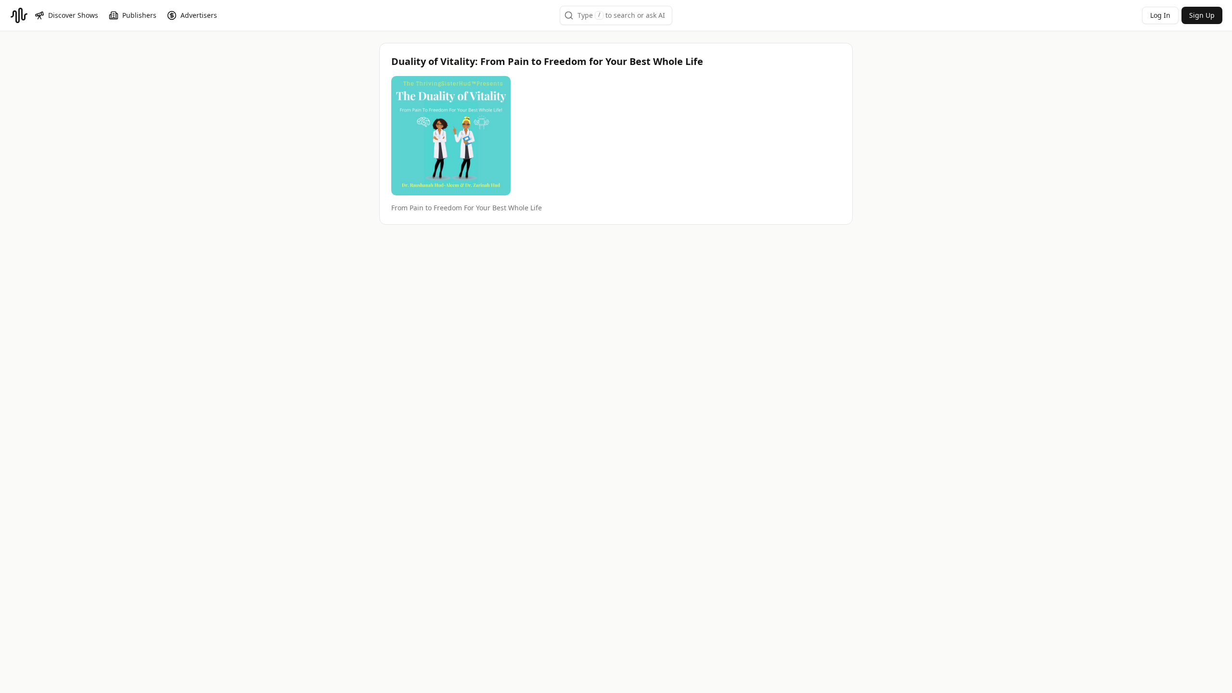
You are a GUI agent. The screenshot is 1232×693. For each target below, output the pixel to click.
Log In (1160, 15)
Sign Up (1202, 15)
